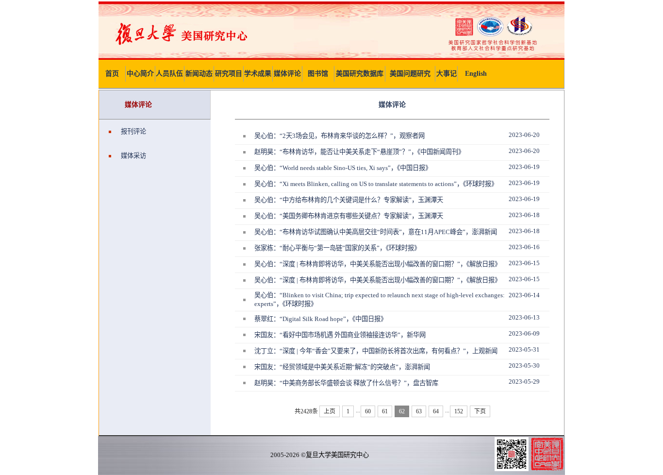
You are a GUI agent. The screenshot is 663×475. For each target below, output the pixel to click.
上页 (329, 411)
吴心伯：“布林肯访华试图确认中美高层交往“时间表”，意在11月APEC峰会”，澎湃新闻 (375, 232)
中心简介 (140, 73)
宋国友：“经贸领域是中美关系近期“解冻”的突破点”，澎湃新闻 (342, 367)
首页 (112, 73)
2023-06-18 (524, 215)
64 (436, 411)
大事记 (446, 73)
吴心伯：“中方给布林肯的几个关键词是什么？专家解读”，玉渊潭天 (348, 200)
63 (419, 411)
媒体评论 (287, 73)
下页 (480, 411)
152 (458, 411)
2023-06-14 (524, 295)
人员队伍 (169, 73)
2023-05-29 (524, 381)
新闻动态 (199, 73)
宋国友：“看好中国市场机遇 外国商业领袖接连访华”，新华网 (340, 335)
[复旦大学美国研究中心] (331, 57)
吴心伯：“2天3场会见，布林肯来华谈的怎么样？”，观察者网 (339, 135)
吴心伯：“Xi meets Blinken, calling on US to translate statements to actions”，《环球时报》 (375, 183)
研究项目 (228, 73)
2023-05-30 (524, 365)
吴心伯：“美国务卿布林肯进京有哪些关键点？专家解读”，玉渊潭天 (348, 216)
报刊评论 (133, 131)
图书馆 (318, 73)
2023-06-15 (524, 263)
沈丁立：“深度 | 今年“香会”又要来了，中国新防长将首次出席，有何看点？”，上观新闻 (375, 351)
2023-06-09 (524, 333)
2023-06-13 (524, 317)
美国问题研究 (410, 73)
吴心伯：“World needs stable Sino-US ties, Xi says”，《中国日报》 (342, 167)
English (476, 73)
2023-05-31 (524, 349)
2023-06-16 (524, 247)
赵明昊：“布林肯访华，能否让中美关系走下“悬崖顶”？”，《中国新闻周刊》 (359, 151)
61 (385, 411)
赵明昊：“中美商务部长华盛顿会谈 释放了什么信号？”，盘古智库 (346, 383)
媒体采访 (133, 155)
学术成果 (257, 73)
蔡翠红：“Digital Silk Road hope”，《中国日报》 (320, 318)
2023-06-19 (524, 166)
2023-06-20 (524, 134)
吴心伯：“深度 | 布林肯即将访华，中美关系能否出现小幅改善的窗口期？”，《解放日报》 (377, 264)
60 (368, 411)
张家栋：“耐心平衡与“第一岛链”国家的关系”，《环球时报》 (337, 248)
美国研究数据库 (359, 73)
